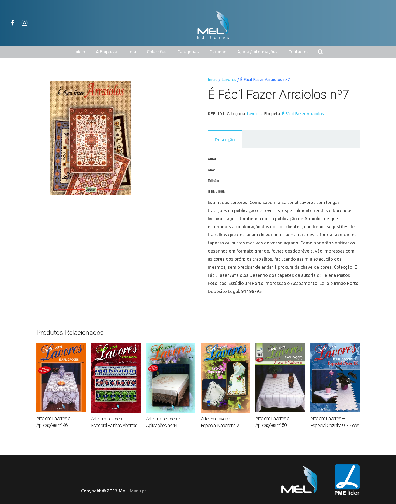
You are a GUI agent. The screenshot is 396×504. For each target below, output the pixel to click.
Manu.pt (138, 490)
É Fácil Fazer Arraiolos (303, 113)
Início (213, 79)
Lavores (228, 79)
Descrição (225, 139)
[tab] (225, 139)
